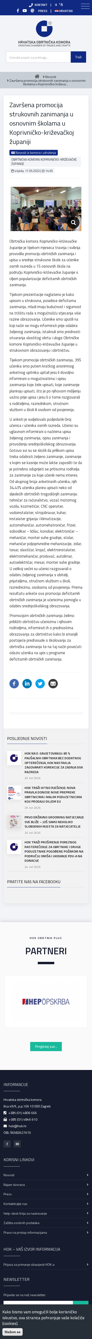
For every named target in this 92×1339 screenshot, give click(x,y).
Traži (78, 56)
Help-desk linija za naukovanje (25, 1213)
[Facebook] (18, 10)
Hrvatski (66, 10)
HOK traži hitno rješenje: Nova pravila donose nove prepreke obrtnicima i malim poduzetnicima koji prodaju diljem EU (53, 794)
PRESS (42, 10)
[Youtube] (25, 10)
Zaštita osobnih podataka (21, 1222)
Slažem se (12, 1332)
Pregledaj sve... (46, 1046)
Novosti (9, 1174)
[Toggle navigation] (85, 6)
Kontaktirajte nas (15, 1203)
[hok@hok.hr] (32, 10)
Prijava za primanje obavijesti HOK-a (29, 1264)
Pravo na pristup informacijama (25, 1232)
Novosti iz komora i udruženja (35, 152)
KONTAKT (41, 4)
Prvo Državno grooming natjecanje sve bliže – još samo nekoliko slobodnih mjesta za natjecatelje (54, 822)
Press (8, 1194)
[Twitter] (40, 683)
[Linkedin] (27, 683)
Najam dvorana (14, 1184)
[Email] (53, 683)
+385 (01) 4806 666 (22, 1112)
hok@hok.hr (18, 1125)
